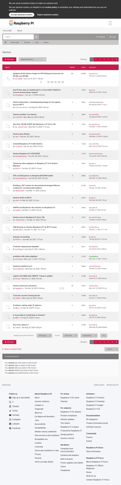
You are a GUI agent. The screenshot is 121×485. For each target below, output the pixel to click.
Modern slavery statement (45, 431)
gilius (17, 308)
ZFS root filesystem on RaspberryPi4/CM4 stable (33, 176)
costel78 (18, 117)
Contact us (39, 405)
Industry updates (67, 419)
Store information (93, 451)
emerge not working (21, 237)
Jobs (37, 420)
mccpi (17, 279)
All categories (92, 419)
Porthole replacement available (26, 247)
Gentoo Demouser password (25, 286)
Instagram (16, 419)
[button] (117, 59)
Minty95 (94, 286)
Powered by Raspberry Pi (71, 431)
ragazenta (94, 124)
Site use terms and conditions (47, 435)
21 (55, 82)
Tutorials (64, 401)
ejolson (93, 73)
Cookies (38, 443)
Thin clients (65, 423)
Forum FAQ (7, 31)
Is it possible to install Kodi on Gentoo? (29, 315)
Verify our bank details (44, 462)
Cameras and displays (69, 455)
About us (38, 413)
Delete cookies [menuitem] (99, 385)
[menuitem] (112, 37)
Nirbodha (18, 230)
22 (59, 82)
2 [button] (95, 59)
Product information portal (97, 423)
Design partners (67, 434)
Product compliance (68, 415)
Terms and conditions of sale (47, 450)
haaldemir (19, 288)
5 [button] (108, 59)
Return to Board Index (12, 349)
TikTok (15, 411)
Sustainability (40, 428)
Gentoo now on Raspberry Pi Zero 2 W (28, 217)
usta (17, 200)
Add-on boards (66, 459)
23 (62, 82)
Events (89, 441)
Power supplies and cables (71, 463)
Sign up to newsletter (21, 398)
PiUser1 (18, 239)
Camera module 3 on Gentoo (25, 114)
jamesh (94, 256)
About (19, 31)
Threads (15, 406)
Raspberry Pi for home (69, 398)
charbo (18, 298)
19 (48, 82)
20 (52, 82)
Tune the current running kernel (26, 295)
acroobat (18, 259)
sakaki (20, 79)
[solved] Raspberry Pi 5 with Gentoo (27, 144)
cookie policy (51, 7)
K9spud (20, 249)
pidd (92, 305)
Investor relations (42, 401)
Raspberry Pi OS (93, 409)
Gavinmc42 (95, 134)
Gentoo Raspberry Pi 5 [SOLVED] (26, 154)
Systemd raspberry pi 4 (22, 266)
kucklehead (19, 269)
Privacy (38, 454)
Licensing (39, 447)
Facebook (16, 428)
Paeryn (93, 325)
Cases (63, 466)
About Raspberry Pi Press (97, 462)
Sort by (63, 335)
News (37, 398)
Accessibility (40, 424)
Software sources (93, 427)
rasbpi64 (94, 176)
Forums (89, 437)
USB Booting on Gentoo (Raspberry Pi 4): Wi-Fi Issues (35, 227)
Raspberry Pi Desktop (95, 401)
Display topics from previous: (30, 335)
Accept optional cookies (21, 15)
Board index (6, 385)
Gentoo (6, 52)
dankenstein (19, 191)
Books (89, 472)
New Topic (10, 59)
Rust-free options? (21, 325)
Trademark (39, 409)
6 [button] (112, 59)
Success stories (67, 438)
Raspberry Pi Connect (95, 398)
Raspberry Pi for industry (70, 412)
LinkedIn (15, 424)
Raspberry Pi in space (69, 427)
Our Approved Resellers (45, 416)
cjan (16, 137)
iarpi (92, 237)
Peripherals (65, 470)
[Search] (36, 37)
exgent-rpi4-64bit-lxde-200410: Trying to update (32, 276)
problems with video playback (25, 256)
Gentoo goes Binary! (21, 134)
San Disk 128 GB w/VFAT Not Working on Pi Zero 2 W (34, 124)
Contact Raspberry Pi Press (97, 480)
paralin (17, 210)
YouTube (15, 415)
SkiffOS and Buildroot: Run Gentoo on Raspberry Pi (34, 207)
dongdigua (19, 95)
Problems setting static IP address (27, 305)
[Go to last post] (97, 73)
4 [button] (104, 59)
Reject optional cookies (47, 15)
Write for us (91, 476)
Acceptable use (41, 439)
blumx (17, 168)
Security (38, 458)
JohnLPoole (22, 127)
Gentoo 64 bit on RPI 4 (22, 198)
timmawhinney (20, 156)
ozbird (17, 327)
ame (92, 185)
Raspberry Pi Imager (94, 405)
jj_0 (92, 90)
